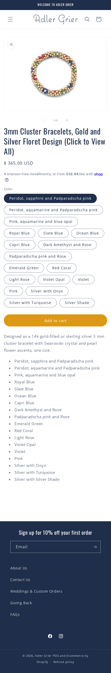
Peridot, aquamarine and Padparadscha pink (53, 209)
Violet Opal (54, 279)
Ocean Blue (87, 233)
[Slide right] (67, 120)
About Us (18, 568)
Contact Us (20, 579)
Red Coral (61, 267)
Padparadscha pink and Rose (37, 256)
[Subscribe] (94, 547)
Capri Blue (19, 244)
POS (56, 656)
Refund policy (63, 662)
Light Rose (19, 279)
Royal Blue (19, 233)
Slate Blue (53, 233)
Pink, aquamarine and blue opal (41, 221)
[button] (10, 19)
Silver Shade (77, 302)
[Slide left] (44, 120)
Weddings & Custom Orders (36, 591)
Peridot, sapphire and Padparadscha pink (50, 198)
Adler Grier (43, 656)
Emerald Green (24, 267)
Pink (13, 291)
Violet (83, 279)
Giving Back (21, 602)
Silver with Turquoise (30, 302)
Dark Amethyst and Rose (67, 244)
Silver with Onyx (47, 291)
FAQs (15, 614)
